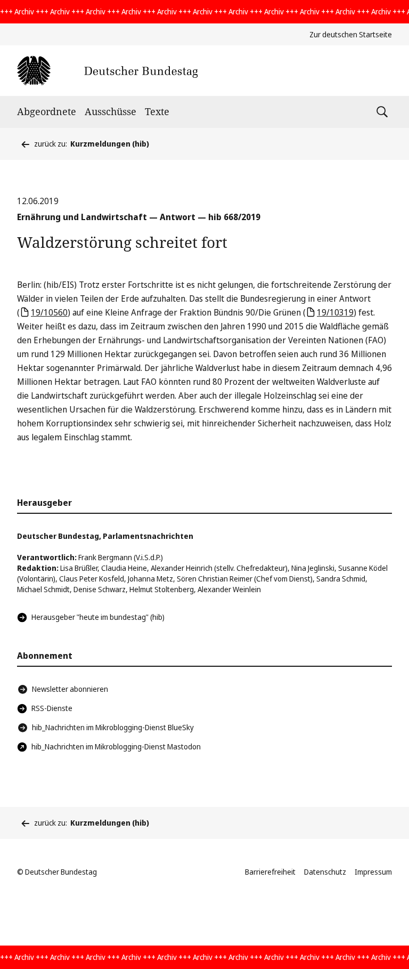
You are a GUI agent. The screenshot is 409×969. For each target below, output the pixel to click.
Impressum (373, 872)
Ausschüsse (110, 111)
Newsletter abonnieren (70, 689)
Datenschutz (325, 872)
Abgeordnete (46, 111)
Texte (157, 111)
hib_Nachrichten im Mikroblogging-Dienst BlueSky (113, 727)
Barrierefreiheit (270, 872)
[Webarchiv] (107, 70)
